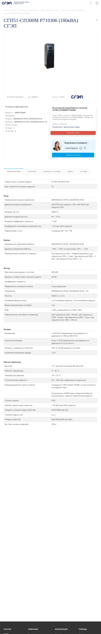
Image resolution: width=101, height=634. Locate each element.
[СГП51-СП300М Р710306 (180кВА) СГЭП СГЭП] (49, 56)
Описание (32, 171)
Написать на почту (73, 155)
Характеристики (13, 171)
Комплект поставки (52, 171)
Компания (33, 629)
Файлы (70, 171)
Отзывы (83, 171)
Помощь (83, 629)
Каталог (8, 629)
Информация (61, 629)
